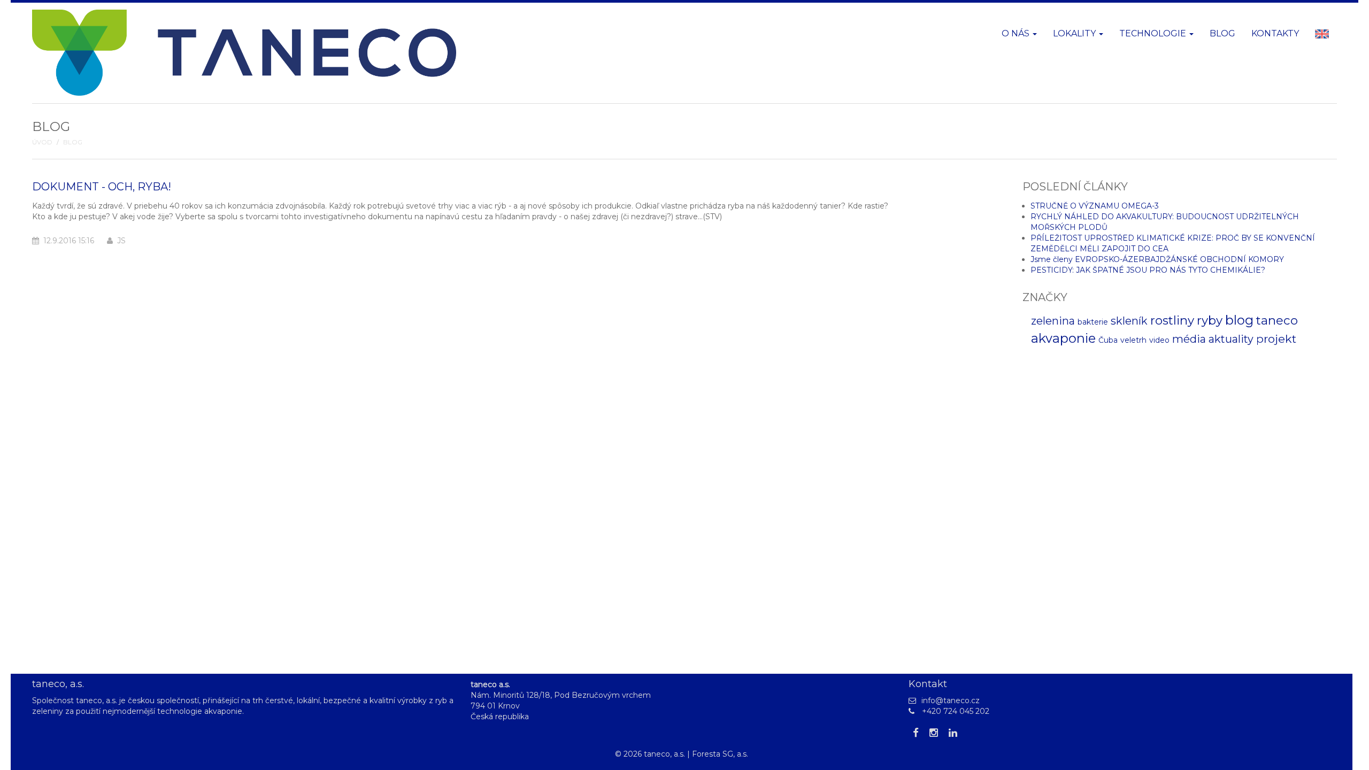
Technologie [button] (1153, 33)
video (1159, 340)
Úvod (42, 142)
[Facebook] (916, 732)
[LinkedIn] (953, 732)
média (1189, 339)
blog (1239, 320)
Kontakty (1275, 33)
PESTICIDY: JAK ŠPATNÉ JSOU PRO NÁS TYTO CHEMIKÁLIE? (1147, 270)
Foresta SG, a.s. (720, 754)
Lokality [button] (1075, 33)
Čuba (1108, 340)
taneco (1277, 320)
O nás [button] (1017, 33)
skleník (1129, 320)
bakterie (1093, 322)
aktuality (1231, 339)
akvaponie (1063, 338)
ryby (1209, 320)
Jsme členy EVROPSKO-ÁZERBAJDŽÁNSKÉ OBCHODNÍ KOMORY (1157, 259)
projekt (1276, 338)
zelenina (1053, 320)
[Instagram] (933, 732)
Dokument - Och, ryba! (101, 186)
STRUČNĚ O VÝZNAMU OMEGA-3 (1094, 206)
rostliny (1172, 320)
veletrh (1133, 340)
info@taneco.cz (950, 700)
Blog (1222, 33)
